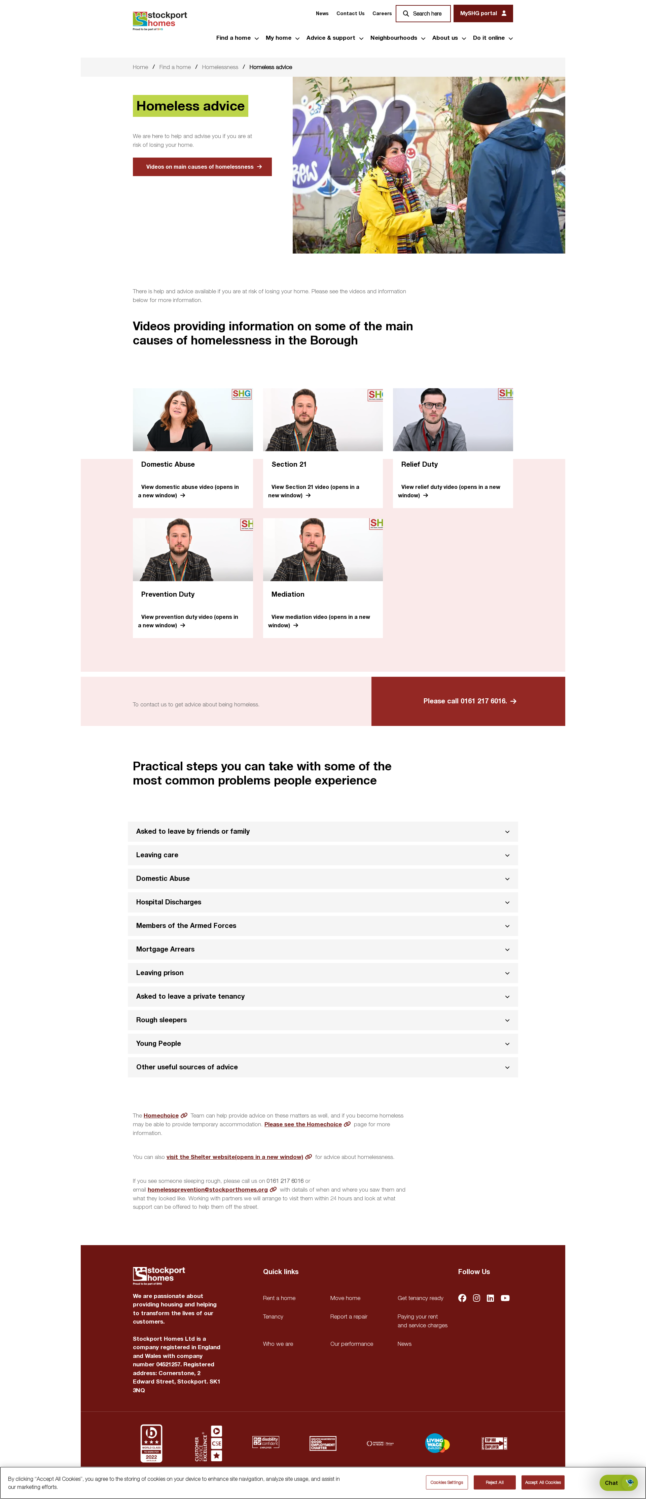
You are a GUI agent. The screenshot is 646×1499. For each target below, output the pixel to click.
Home (140, 67)
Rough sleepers (161, 1020)
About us (445, 38)
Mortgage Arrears (165, 949)
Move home (345, 1298)
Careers (382, 13)
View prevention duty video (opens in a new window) (188, 621)
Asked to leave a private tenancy (190, 996)
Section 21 (289, 464)
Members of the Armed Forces (186, 925)
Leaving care (157, 855)
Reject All (495, 1482)
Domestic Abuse (168, 464)
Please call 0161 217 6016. (465, 701)
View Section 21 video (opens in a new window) (313, 491)
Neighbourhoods (393, 38)
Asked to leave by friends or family (193, 831)
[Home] (160, 21)
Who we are (278, 1343)
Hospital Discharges (168, 902)
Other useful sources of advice (187, 1067)
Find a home (233, 38)
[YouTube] (505, 1299)
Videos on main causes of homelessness (200, 167)
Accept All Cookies (543, 1482)
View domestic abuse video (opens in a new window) (188, 491)
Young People (158, 1043)
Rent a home (279, 1298)
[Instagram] (476, 1299)
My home (278, 38)
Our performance (351, 1343)
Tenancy (273, 1316)
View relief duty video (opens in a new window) (449, 491)
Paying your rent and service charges (422, 1321)
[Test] (208, 1443)
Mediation (288, 594)
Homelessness (220, 67)
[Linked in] (490, 1299)
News (322, 13)
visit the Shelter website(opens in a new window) (235, 1157)
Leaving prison (160, 972)
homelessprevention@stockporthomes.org (208, 1189)
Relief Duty (419, 464)
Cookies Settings (447, 1482)
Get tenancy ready (420, 1298)
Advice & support (331, 38)
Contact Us (350, 13)
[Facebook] (462, 1299)
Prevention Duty (167, 594)
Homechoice (161, 1115)
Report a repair (348, 1316)
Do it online (489, 38)
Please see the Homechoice (303, 1124)
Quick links (280, 1272)
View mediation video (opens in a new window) (319, 621)
